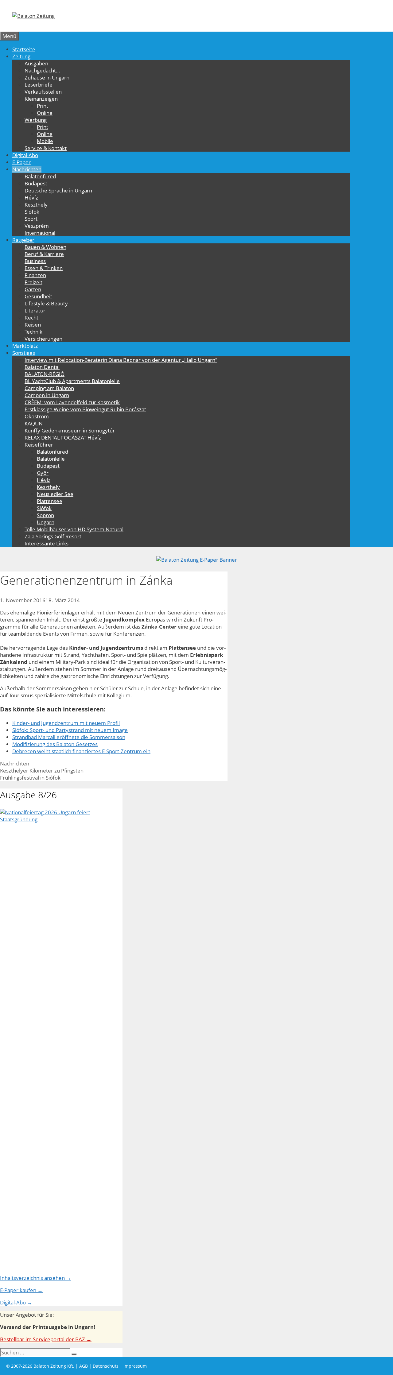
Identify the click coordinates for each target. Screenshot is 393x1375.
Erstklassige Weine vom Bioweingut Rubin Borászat (85, 409)
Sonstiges (23, 352)
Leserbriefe (39, 84)
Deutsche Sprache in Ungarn (58, 190)
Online (45, 112)
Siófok (32, 211)
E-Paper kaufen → (21, 1290)
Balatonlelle (51, 458)
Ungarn (45, 522)
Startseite (23, 49)
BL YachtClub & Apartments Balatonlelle (72, 381)
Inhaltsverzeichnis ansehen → (35, 1277)
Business (35, 261)
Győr (43, 472)
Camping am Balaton (49, 388)
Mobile (45, 141)
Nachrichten (26, 169)
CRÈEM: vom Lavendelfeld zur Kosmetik (72, 402)
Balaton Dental (42, 366)
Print (42, 105)
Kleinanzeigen (41, 98)
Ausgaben (36, 63)
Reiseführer (39, 444)
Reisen (33, 324)
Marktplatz (25, 345)
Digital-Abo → (16, 1302)
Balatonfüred (40, 176)
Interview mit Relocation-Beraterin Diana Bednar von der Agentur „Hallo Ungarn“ (121, 359)
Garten (33, 289)
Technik (33, 331)
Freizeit (33, 282)
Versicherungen (43, 338)
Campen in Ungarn (47, 395)
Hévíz (31, 197)
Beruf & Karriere (44, 254)
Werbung (36, 119)
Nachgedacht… (42, 70)
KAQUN (34, 423)
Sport (31, 218)
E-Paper (21, 162)
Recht (31, 317)
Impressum (135, 1366)
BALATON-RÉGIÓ (44, 374)
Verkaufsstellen (43, 91)
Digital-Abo (25, 155)
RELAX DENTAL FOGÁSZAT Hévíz (63, 437)
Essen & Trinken (44, 268)
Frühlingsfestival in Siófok (30, 777)
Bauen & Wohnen (45, 246)
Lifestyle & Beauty (46, 303)
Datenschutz (106, 1366)
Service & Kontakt (46, 148)
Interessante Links (46, 543)
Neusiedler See (55, 494)
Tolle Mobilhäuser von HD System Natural (74, 529)
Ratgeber (23, 239)
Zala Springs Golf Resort (53, 536)
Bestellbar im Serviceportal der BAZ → (45, 1339)
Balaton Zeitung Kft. (53, 1366)
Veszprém (37, 225)
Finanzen (35, 275)
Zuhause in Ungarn (47, 77)
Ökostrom (37, 416)
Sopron (45, 515)
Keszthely (36, 204)
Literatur (35, 310)
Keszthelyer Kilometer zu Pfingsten (42, 770)
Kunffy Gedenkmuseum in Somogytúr (70, 430)
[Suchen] (74, 1354)
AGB (83, 1366)
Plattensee (49, 501)
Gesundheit (38, 296)
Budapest (36, 183)
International (40, 232)
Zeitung (21, 56)
